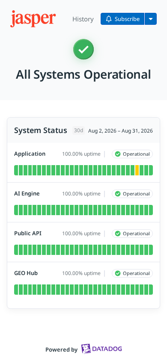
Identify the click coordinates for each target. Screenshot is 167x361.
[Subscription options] (151, 19)
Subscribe (127, 19)
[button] (33, 18)
